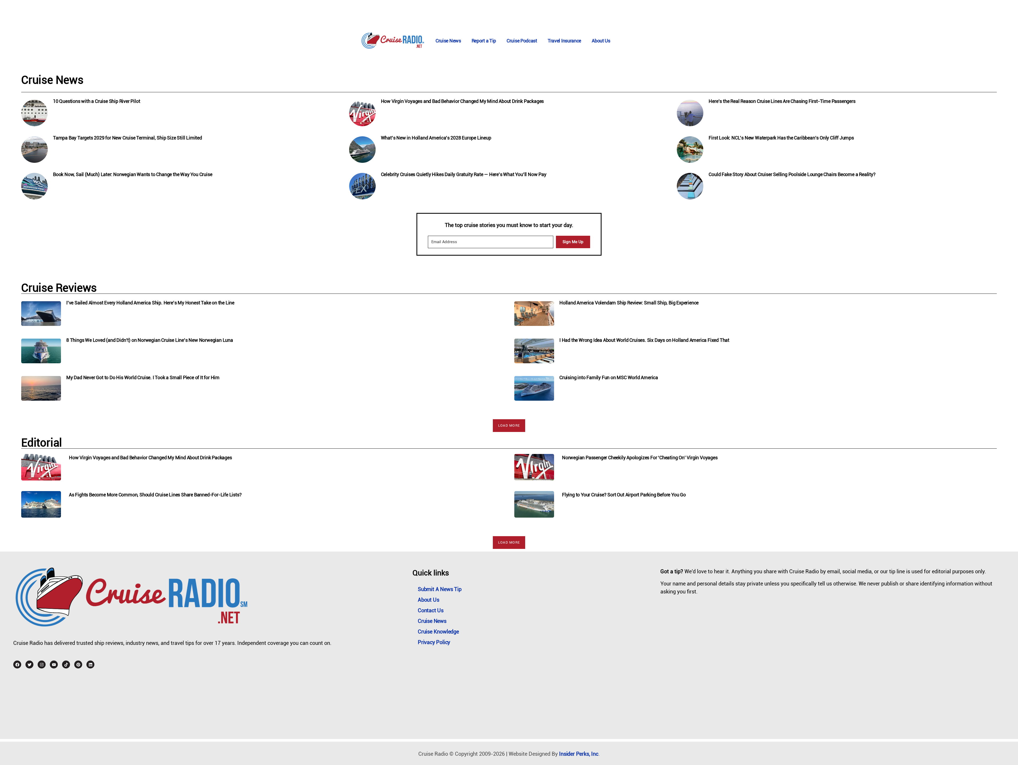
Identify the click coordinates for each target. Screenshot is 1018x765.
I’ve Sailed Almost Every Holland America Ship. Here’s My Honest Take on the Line (150, 302)
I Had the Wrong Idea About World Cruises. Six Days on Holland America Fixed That (644, 340)
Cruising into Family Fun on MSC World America (608, 377)
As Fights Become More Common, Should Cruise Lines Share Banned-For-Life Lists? (155, 494)
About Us (601, 40)
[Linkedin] (90, 664)
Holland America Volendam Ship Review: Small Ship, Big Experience (629, 302)
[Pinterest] (78, 664)
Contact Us (431, 610)
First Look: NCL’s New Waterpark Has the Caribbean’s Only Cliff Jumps (781, 138)
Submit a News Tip (440, 589)
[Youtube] (54, 664)
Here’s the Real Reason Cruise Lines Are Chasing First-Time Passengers (782, 101)
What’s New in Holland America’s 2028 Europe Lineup (436, 138)
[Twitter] (29, 664)
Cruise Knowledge (438, 631)
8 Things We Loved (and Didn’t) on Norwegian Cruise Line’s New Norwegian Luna (149, 340)
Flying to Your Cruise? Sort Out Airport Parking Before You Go (624, 494)
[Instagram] (42, 664)
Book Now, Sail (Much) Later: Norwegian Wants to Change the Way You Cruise (132, 174)
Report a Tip (484, 40)
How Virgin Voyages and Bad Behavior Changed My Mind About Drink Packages (462, 101)
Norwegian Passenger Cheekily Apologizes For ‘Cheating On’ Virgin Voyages (640, 457)
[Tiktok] (66, 664)
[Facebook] (17, 664)
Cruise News (448, 40)
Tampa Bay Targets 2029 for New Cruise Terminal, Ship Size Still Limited (127, 138)
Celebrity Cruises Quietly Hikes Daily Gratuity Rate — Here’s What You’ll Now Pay (463, 174)
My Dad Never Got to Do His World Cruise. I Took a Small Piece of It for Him (143, 377)
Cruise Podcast (522, 40)
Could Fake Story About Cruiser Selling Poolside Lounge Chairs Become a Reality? (792, 174)
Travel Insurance (564, 40)
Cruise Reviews (59, 287)
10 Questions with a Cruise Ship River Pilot (96, 101)
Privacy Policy (434, 642)
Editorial (41, 442)
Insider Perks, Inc (578, 754)
